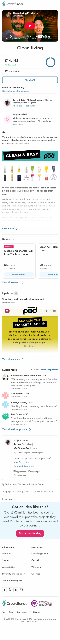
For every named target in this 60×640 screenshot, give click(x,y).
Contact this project (24, 466)
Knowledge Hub (39, 553)
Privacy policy (21, 612)
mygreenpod (21, 471)
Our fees (35, 573)
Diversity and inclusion (13, 573)
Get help (35, 560)
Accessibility (8, 567)
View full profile (21, 462)
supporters (12, 71)
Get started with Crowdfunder (15, 91)
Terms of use (7, 612)
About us (6, 553)
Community (23, 484)
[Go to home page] (12, 3)
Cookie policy (35, 612)
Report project (8, 499)
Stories (5, 560)
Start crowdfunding (30, 533)
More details (18, 274)
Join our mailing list (12, 580)
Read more (18, 124)
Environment (11, 484)
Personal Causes (36, 484)
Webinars (36, 567)
